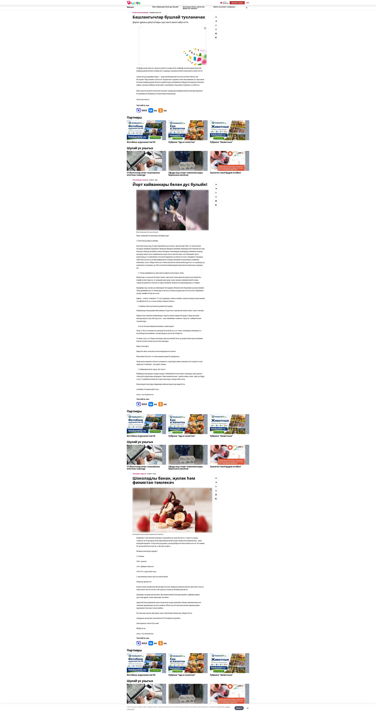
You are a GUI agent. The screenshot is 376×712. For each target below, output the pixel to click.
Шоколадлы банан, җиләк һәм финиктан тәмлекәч (193, 7)
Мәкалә (130, 7)
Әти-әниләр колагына (140, 180)
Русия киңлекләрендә (140, 12)
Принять (239, 708)
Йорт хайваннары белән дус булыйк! (165, 7)
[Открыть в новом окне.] (141, 110)
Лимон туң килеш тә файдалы (224, 7)
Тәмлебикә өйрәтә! (139, 474)
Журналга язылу (237, 3)
